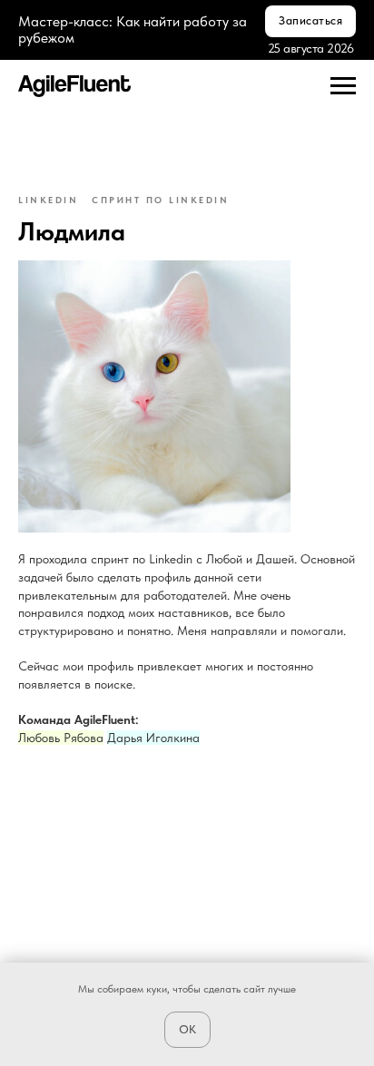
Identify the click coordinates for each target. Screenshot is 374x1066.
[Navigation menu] (343, 86)
